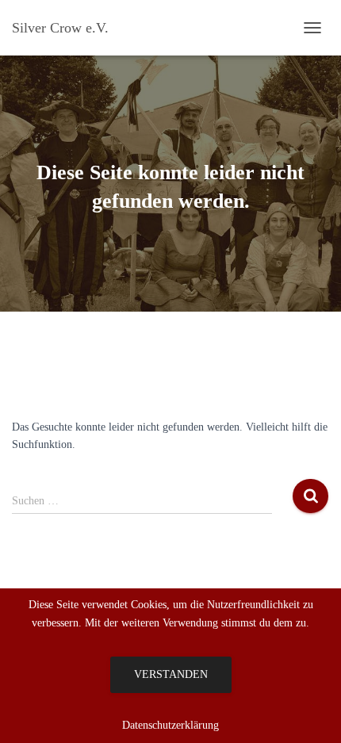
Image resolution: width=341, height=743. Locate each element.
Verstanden (171, 674)
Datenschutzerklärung (170, 725)
